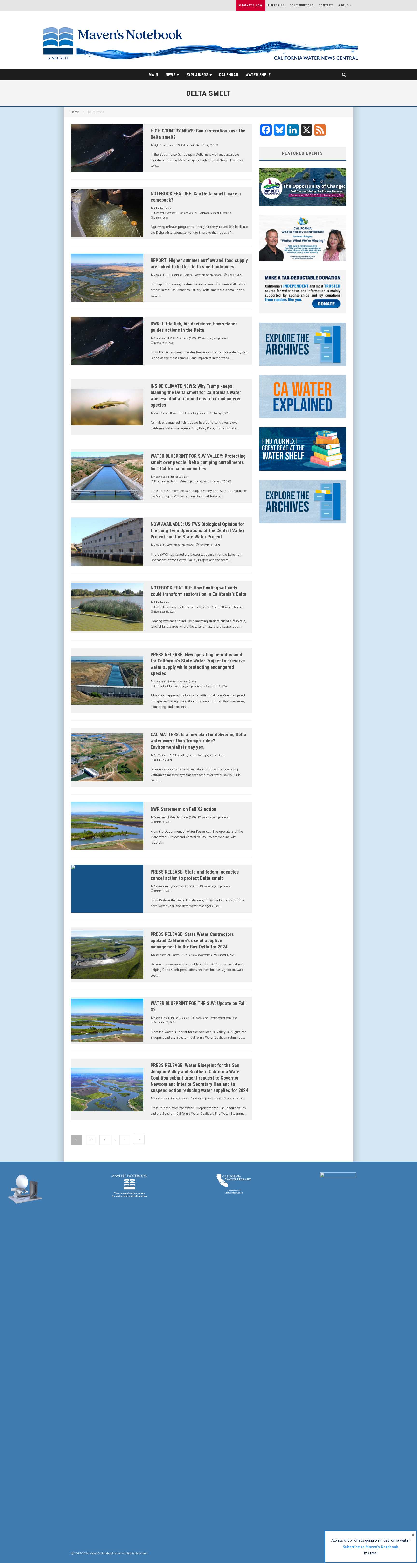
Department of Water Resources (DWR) (174, 338)
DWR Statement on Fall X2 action (183, 809)
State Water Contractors (166, 955)
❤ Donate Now (250, 5)
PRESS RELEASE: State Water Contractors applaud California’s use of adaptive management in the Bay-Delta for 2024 (192, 940)
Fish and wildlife (190, 145)
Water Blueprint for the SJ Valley (171, 476)
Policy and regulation (194, 413)
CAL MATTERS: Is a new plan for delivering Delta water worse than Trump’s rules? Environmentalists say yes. (198, 741)
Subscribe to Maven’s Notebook (370, 1546)
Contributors (301, 5)
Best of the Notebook (165, 213)
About (343, 5)
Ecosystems (202, 607)
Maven (157, 275)
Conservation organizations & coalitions (175, 886)
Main (153, 75)
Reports (188, 275)
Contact (325, 5)
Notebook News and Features (215, 213)
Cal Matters (160, 755)
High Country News (164, 145)
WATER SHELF (258, 75)
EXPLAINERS (197, 75)
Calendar (228, 75)
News (171, 75)
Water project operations (208, 275)
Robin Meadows (162, 208)
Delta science (174, 275)
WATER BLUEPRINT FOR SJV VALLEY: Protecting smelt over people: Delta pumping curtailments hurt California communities (198, 462)
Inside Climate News (164, 413)
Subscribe (276, 5)
